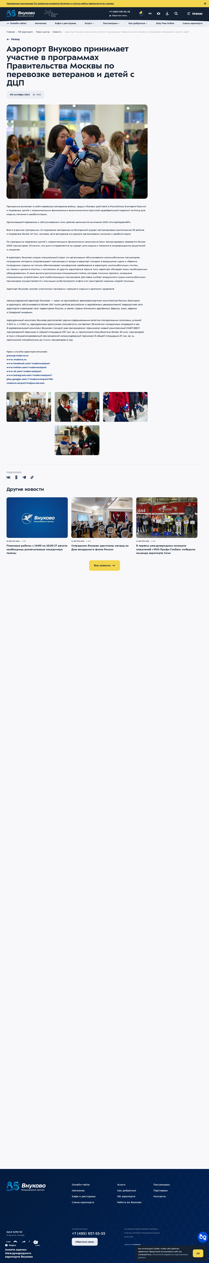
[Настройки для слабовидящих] (158, 13)
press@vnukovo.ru (17, 356)
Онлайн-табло (81, 1185)
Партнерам (160, 1191)
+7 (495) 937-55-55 (119, 12)
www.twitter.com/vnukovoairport (27, 367)
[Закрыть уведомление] (205, 4)
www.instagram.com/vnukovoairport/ (29, 375)
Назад (15, 39)
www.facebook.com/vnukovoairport (28, 363)
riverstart (137, 1244)
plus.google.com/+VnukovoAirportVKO (30, 379)
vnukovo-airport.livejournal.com (26, 383)
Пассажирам (161, 1185)
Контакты (159, 1196)
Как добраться (126, 1191)
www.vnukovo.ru (16, 359)
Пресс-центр (42, 32)
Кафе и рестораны (83, 1196)
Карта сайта (128, 1237)
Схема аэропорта (83, 1202)
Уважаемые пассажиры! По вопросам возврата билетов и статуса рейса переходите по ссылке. (60, 4)
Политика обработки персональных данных (142, 1233)
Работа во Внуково (129, 1202)
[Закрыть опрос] (35, 1242)
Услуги (121, 1185)
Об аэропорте (25, 32)
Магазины (78, 1191)
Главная (11, 32)
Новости (57, 32)
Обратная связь (119, 16)
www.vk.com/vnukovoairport (24, 371)
